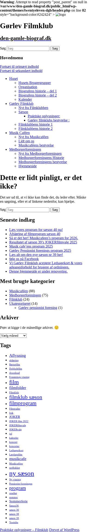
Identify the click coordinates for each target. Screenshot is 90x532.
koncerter (14, 446)
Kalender (25, 99)
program (17, 488)
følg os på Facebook (24, 259)
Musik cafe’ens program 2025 (31, 246)
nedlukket (14, 468)
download (14, 373)
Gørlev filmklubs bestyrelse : (48, 120)
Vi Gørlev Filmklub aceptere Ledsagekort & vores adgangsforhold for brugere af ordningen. (45, 265)
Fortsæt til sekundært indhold (21, 71)
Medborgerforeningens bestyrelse (42, 162)
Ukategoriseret (19, 303)
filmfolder (17, 387)
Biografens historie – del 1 (37, 91)
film (14, 382)
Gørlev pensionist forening (37, 308)
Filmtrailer (14, 409)
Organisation (27, 87)
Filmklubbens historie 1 (35, 124)
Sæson (23, 112)
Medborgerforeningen (25, 149)
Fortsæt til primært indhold (19, 66)
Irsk (11, 413)
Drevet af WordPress (64, 530)
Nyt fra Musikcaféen (33, 137)
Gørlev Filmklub (21, 104)
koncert (13, 442)
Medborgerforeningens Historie (41, 158)
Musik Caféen (19, 133)
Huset (13, 79)
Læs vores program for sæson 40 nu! (36, 230)
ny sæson (21, 473)
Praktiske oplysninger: (44, 116)
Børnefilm (14, 364)
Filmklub (15, 299)
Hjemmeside (27, 166)
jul (10, 433)
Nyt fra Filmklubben (33, 108)
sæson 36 (14, 510)
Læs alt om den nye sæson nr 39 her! (36, 255)
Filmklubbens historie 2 (35, 129)
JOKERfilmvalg (17, 425)
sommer (13, 497)
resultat (13, 493)
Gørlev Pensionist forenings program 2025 (40, 250)
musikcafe (17, 458)
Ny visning (15, 479)
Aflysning (17, 355)
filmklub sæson (25, 397)
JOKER (14, 417)
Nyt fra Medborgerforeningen (40, 154)
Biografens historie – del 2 (37, 95)
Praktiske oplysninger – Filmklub (24, 530)
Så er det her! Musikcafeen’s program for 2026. (43, 238)
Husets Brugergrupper (34, 83)
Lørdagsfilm (15, 454)
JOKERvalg (15, 429)
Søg (3, 48)
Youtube (13, 522)
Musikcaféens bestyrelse (36, 145)
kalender (13, 438)
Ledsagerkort (16, 450)
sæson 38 (14, 514)
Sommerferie (18, 501)
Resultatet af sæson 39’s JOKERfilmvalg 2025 (43, 242)
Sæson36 (14, 505)
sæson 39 (14, 518)
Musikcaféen (18, 291)
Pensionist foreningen (20, 483)
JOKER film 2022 (18, 421)
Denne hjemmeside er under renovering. (38, 271)
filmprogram (22, 403)
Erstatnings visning (19, 377)
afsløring (14, 360)
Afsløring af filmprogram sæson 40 (34, 234)
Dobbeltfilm (15, 368)
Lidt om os (26, 141)
